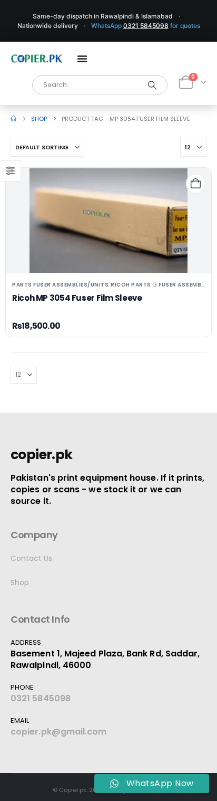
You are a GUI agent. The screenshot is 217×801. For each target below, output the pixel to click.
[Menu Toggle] (82, 58)
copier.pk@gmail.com (59, 732)
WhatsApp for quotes (145, 26)
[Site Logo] (37, 58)
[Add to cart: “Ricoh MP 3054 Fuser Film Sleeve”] (195, 183)
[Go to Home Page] (13, 119)
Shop (20, 582)
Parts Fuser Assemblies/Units (60, 285)
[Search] (152, 85)
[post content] (108, 220)
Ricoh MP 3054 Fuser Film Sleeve (77, 297)
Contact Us (31, 558)
